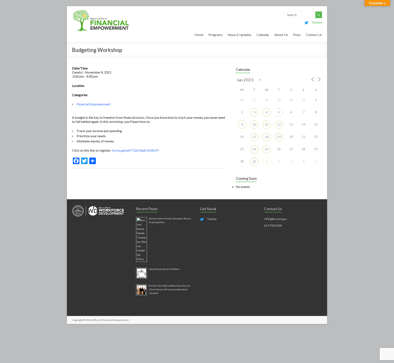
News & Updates (239, 35)
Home (199, 35)
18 (266, 137)
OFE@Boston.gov (275, 219)
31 (254, 161)
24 (254, 149)
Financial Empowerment (93, 104)
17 (254, 137)
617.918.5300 (273, 225)
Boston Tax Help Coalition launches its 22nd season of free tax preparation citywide (169, 289)
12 (279, 124)
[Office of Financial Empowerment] (100, 11)
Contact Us (314, 35)
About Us (281, 35)
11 (266, 124)
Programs (215, 35)
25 (266, 149)
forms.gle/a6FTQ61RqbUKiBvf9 (135, 150)
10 (254, 124)
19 (279, 137)
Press (297, 35)
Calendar (263, 35)
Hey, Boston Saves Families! (164, 269)
